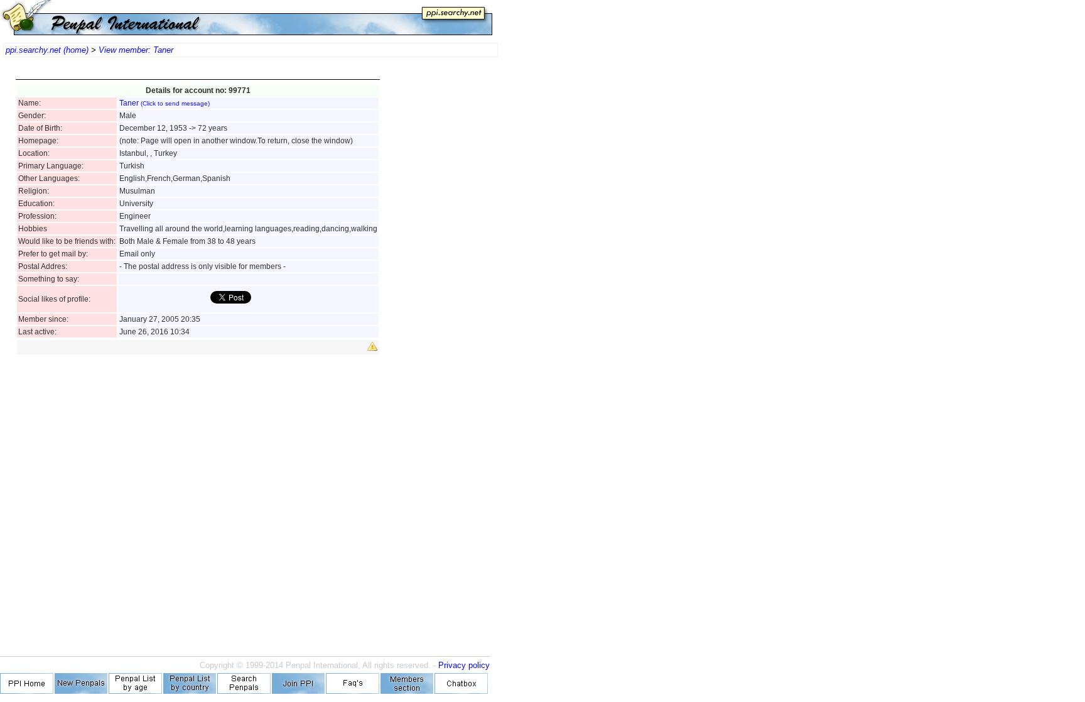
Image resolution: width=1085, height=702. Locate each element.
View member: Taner (136, 50)
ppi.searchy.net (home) (47, 50)
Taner (164, 103)
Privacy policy (464, 665)
